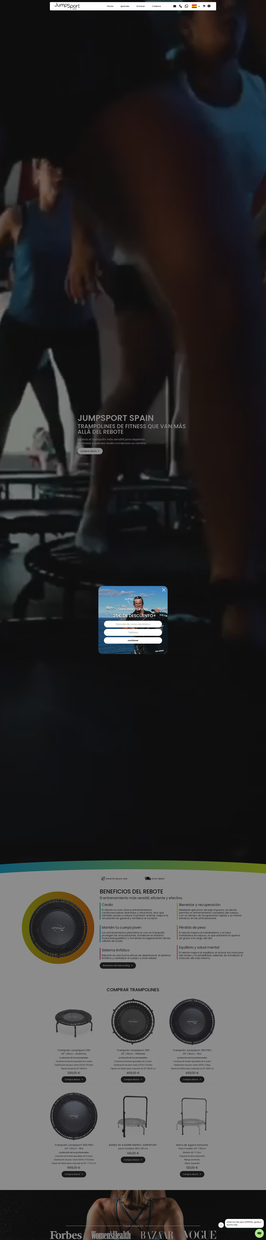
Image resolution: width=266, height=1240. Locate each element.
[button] (196, 6)
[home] (67, 6)
